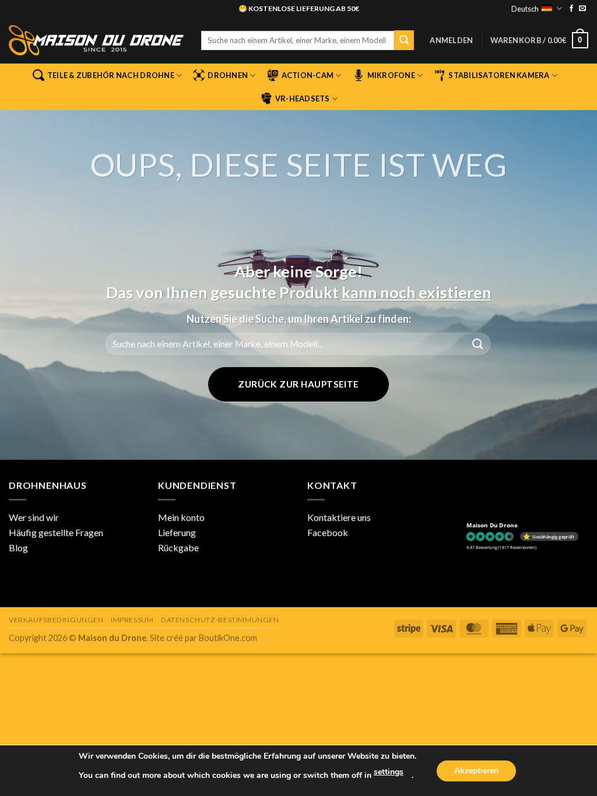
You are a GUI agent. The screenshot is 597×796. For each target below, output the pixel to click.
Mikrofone (391, 75)
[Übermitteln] (404, 40)
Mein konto (181, 517)
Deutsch (525, 8)
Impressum (132, 619)
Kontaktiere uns (339, 517)
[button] (451, 40)
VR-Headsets (302, 98)
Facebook (327, 532)
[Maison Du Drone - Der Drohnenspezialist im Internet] (96, 40)
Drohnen (228, 75)
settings (388, 771)
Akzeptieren (476, 770)
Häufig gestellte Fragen (56, 532)
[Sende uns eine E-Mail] (582, 9)
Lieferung (177, 532)
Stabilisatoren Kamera (498, 75)
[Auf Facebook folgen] (571, 9)
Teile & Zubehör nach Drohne (110, 75)
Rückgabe (178, 547)
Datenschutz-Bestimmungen (220, 619)
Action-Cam (308, 75)
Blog (18, 547)
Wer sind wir (34, 517)
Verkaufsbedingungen (56, 619)
